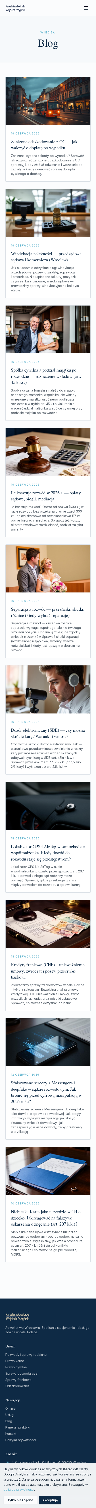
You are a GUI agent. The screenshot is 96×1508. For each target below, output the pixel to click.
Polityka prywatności (20, 1440)
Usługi (9, 1415)
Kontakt (10, 1433)
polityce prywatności (19, 1489)
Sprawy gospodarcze (21, 1373)
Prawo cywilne (16, 1367)
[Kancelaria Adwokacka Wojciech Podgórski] (15, 8)
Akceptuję (50, 1500)
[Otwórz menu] (86, 8)
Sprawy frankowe (18, 1380)
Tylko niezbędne (20, 1500)
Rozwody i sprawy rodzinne (26, 1354)
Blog (8, 1421)
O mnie (10, 1408)
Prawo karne (14, 1361)
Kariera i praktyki (17, 1427)
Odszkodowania (17, 1386)
